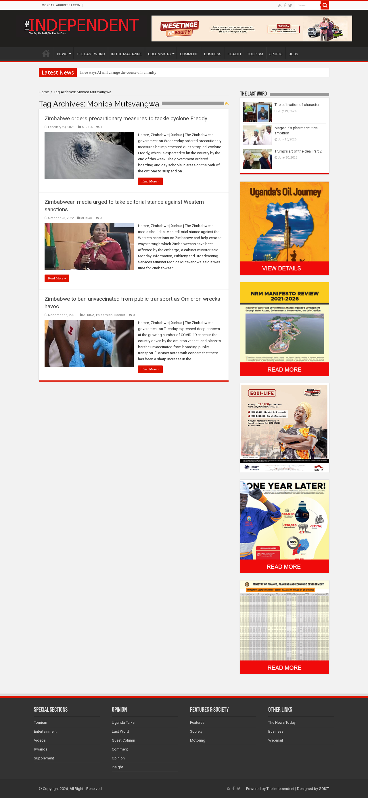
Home (44, 92)
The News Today (282, 722)
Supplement (44, 758)
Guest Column (123, 740)
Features (197, 722)
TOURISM (255, 54)
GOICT (324, 788)
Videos (40, 740)
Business (275, 731)
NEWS (62, 54)
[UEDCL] (284, 526)
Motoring (197, 740)
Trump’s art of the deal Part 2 (298, 151)
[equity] (284, 427)
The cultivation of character (297, 104)
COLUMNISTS (159, 54)
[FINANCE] (284, 627)
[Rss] (280, 5)
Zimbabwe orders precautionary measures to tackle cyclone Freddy (126, 118)
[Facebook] (285, 5)
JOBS (293, 54)
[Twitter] (290, 5)
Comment (120, 749)
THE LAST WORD (91, 54)
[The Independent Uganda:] (81, 25)
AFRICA (87, 127)
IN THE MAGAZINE (126, 54)
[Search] (325, 5)
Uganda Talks (123, 722)
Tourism (40, 722)
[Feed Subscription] (227, 103)
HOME (46, 53)
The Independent (280, 788)
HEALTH (234, 54)
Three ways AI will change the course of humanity (117, 72)
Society (196, 731)
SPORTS (276, 54)
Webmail (275, 740)
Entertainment (45, 731)
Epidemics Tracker (110, 315)
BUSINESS (212, 54)
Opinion (118, 758)
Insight (117, 767)
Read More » (150, 181)
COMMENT (189, 54)
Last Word (120, 731)
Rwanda (40, 749)
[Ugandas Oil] (284, 228)
